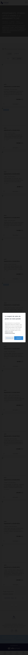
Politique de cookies (9, 331)
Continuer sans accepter (10, 333)
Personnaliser (10, 338)
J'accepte (18, 338)
